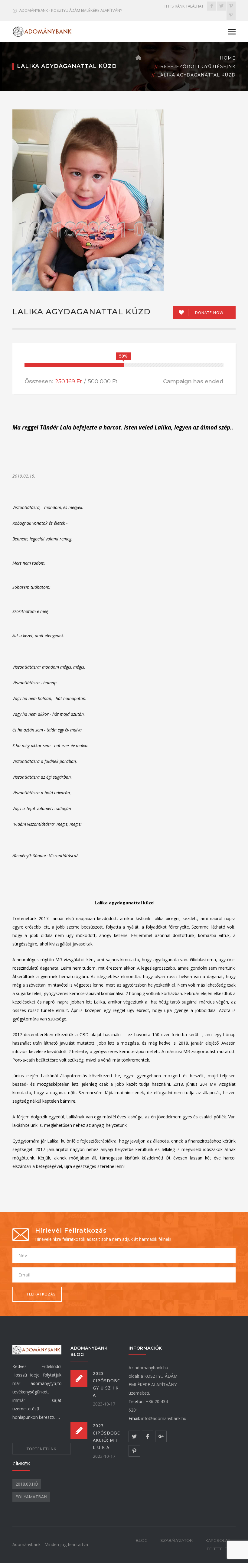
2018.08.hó (26, 1484)
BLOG (142, 1540)
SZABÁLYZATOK (176, 1540)
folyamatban (31, 1497)
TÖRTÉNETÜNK (42, 1448)
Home (228, 58)
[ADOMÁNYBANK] (42, 31)
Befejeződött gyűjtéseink (198, 66)
